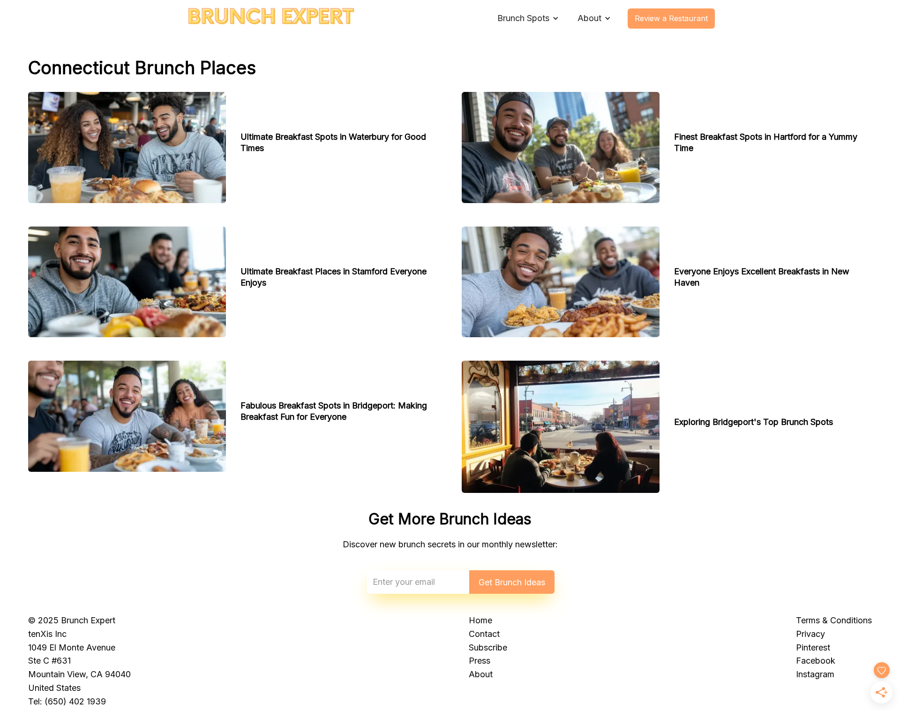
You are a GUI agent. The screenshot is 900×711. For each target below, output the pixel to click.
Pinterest (813, 647)
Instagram (815, 674)
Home (480, 620)
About (481, 674)
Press (479, 661)
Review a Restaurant (671, 18)
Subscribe (488, 647)
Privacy (810, 634)
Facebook (815, 661)
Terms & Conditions (834, 620)
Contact (484, 634)
